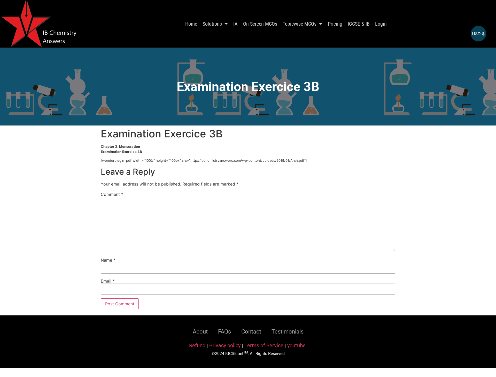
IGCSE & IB (359, 24)
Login (381, 24)
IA (235, 24)
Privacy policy (225, 345)
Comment (112, 194)
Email (108, 281)
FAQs (224, 331)
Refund (197, 345)
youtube (296, 345)
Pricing (335, 24)
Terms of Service (264, 345)
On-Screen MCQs (260, 24)
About (200, 331)
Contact (251, 331)
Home (191, 24)
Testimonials (288, 331)
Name (108, 260)
